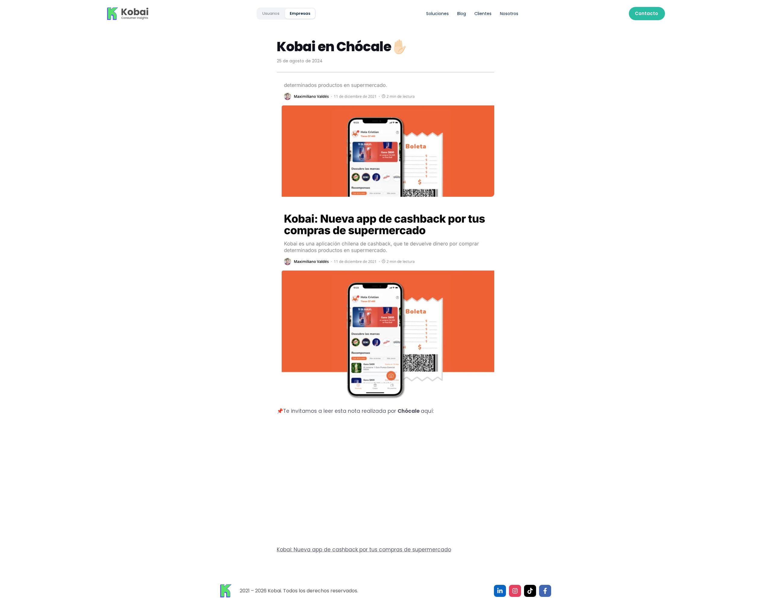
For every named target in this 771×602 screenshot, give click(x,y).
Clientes (483, 14)
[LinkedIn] (500, 591)
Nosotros (509, 14)
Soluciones (437, 14)
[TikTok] (530, 591)
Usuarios (270, 13)
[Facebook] (545, 591)
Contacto (646, 13)
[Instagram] (515, 591)
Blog (461, 14)
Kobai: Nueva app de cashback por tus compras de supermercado (364, 549)
